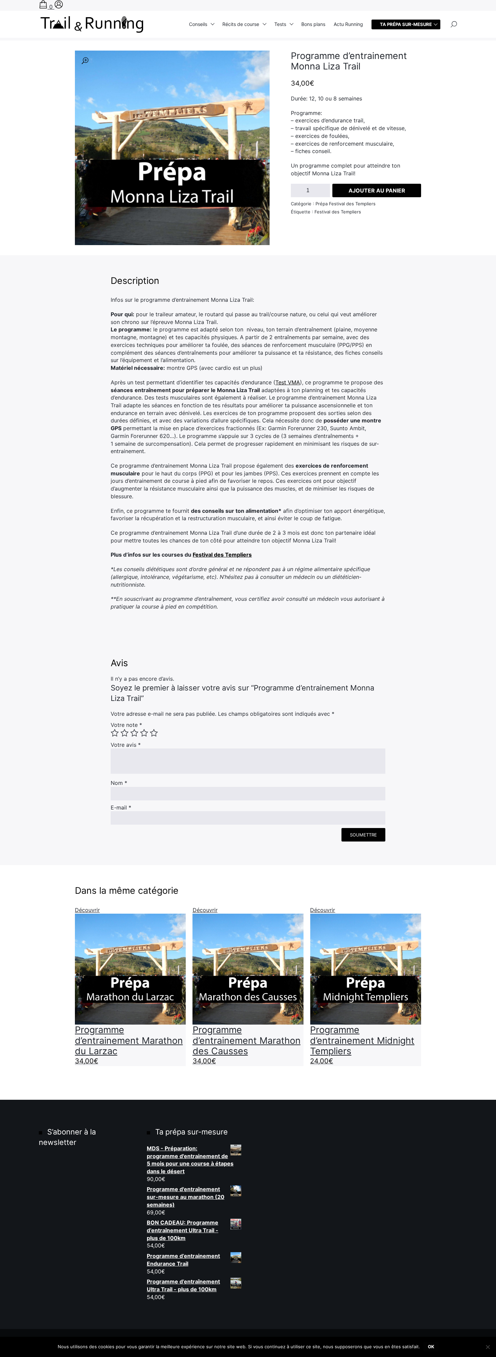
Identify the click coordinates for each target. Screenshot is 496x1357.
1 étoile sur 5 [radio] (115, 733)
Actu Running (348, 24)
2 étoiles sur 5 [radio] (124, 733)
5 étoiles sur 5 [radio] (154, 733)
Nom (119, 782)
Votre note (126, 724)
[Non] (487, 1347)
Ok (431, 1346)
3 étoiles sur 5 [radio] (134, 733)
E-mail (121, 807)
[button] (85, 60)
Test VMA (287, 382)
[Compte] (58, 6)
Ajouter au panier (377, 190)
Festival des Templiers (222, 554)
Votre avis (126, 744)
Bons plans (313, 24)
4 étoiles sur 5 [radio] (144, 733)
